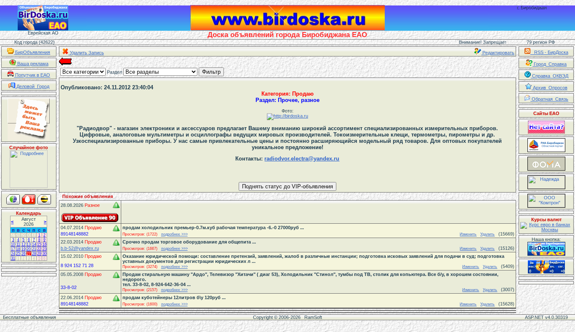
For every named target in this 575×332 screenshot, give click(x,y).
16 (45, 244)
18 (18, 249)
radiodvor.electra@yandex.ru (301, 158)
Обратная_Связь (549, 99)
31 (34, 235)
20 (29, 249)
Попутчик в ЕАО (32, 75)
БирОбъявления (32, 52)
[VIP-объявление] (90, 217)
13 (29, 244)
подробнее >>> (174, 234)
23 (45, 249)
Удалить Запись (86, 52)
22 (39, 249)
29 (23, 235)
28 (18, 235)
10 (13, 244)
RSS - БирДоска (549, 52)
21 (34, 249)
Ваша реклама (32, 63)
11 (18, 244)
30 (29, 235)
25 (18, 254)
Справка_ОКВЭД (549, 75)
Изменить (468, 234)
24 (13, 254)
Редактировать (497, 52)
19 (23, 249)
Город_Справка (549, 64)
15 (39, 244)
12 (23, 244)
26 (23, 254)
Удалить (487, 234)
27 (13, 235)
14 (34, 244)
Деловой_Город (32, 86)
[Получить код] (546, 249)
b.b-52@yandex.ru (80, 248)
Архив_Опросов (549, 87)
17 (13, 249)
